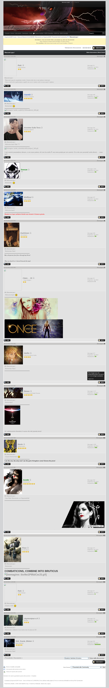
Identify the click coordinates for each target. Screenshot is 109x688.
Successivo (17, 658)
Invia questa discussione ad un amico (16, 669)
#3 (104, 116)
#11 (104, 467)
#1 (104, 56)
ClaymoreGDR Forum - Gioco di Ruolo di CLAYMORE (19, 37)
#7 (104, 267)
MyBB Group (25, 683)
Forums (7, 33)
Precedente (8, 658)
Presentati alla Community (59, 37)
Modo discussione (92, 52)
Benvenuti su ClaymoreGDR (43, 37)
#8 (104, 343)
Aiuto (30, 33)
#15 (104, 637)
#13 (104, 582)
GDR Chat (64, 33)
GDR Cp (56, 33)
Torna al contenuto (59, 680)
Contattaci (7, 680)
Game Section (39, 33)
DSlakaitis (37, 683)
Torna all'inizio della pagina (46, 680)
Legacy (49, 683)
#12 (104, 535)
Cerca (12, 33)
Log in (72, 2)
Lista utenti (18, 33)
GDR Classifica (48, 33)
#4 (104, 160)
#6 (104, 220)
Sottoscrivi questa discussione (14, 671)
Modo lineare (101, 52)
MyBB (12, 683)
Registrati (77, 2)
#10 (104, 437)
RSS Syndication (78, 680)
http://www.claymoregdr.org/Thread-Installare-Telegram (58, 43)
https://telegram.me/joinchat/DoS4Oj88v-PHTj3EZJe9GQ (54, 41)
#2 (104, 89)
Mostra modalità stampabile (13, 666)
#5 (104, 190)
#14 (104, 613)
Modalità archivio (69, 680)
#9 (104, 385)
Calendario (25, 33)
